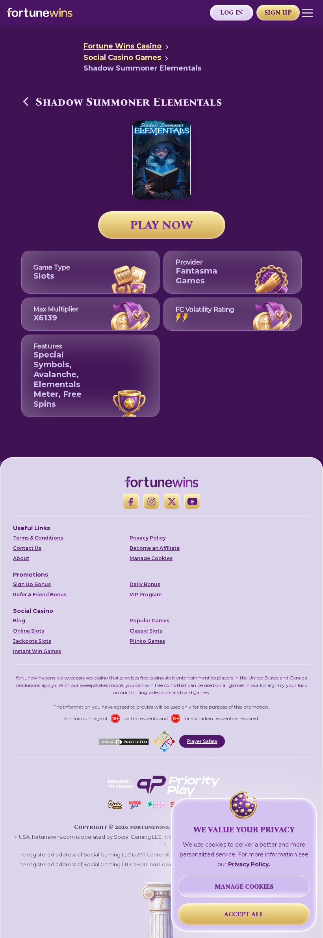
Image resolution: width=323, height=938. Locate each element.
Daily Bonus (145, 584)
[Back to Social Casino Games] (26, 101)
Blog (19, 620)
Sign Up (278, 12)
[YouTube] (192, 501)
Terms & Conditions (38, 538)
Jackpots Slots (32, 641)
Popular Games (149, 620)
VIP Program (146, 594)
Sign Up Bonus (32, 584)
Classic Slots (146, 631)
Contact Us (27, 548)
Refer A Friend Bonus (40, 594)
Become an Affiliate (155, 548)
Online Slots (28, 631)
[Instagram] (151, 501)
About (21, 558)
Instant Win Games (37, 651)
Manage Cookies (151, 558)
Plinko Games (147, 641)
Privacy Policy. (249, 864)
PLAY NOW (161, 225)
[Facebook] (131, 501)
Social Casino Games (122, 57)
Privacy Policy (148, 538)
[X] (172, 501)
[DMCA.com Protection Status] (124, 741)
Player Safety (202, 741)
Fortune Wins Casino (123, 46)
